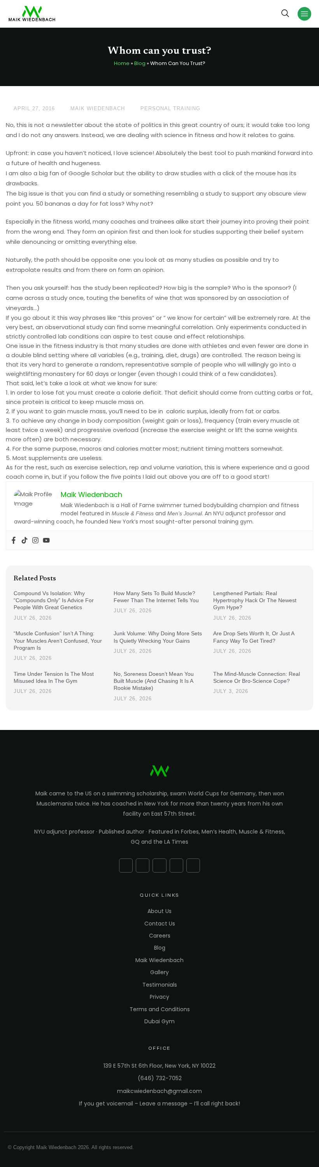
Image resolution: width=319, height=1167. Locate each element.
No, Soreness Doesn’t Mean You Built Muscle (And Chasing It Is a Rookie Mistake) (154, 681)
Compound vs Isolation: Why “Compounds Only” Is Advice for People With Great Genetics (54, 600)
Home (122, 63)
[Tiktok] (24, 540)
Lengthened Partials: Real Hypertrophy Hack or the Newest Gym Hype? (254, 600)
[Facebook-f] (126, 865)
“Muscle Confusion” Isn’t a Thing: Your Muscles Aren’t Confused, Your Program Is (58, 640)
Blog (139, 63)
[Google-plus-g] (142, 865)
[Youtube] (46, 540)
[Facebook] (13, 540)
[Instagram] (35, 540)
